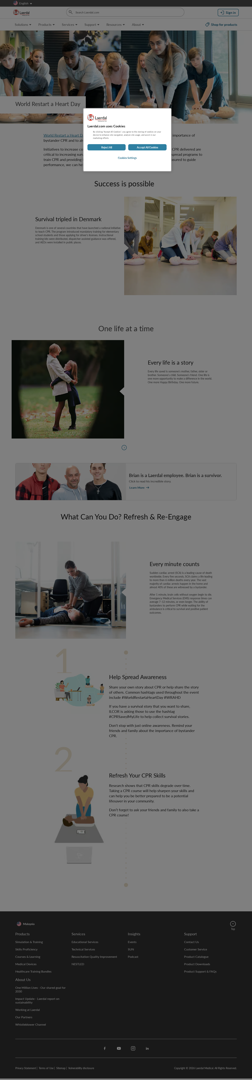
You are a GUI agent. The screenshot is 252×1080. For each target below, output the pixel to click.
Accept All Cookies (147, 147)
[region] (127, 140)
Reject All (106, 147)
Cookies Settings (127, 158)
